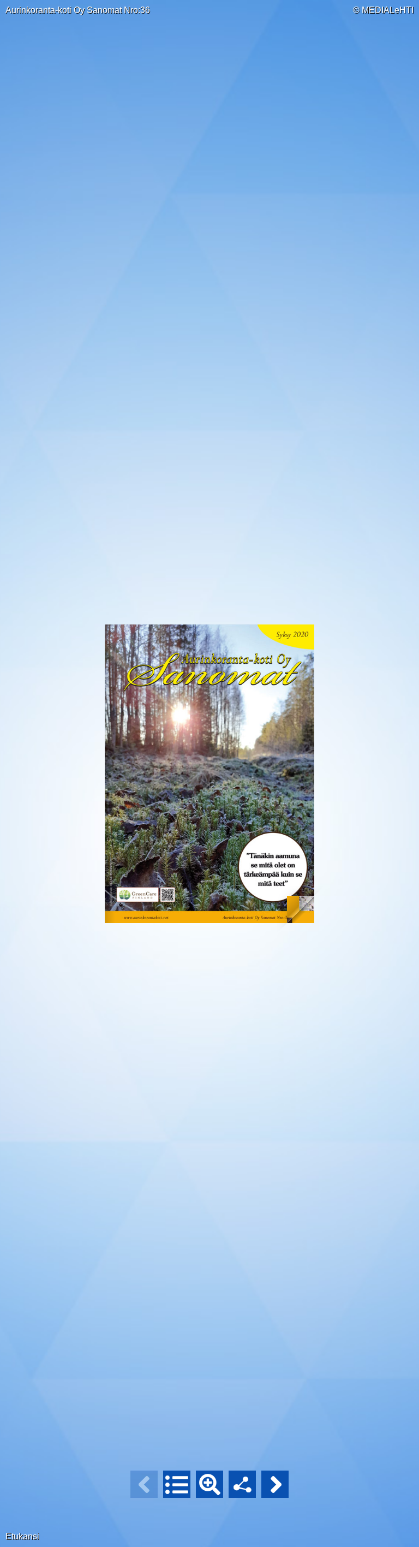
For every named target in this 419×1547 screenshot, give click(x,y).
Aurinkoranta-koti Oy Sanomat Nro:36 (77, 10)
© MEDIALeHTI (383, 10)
